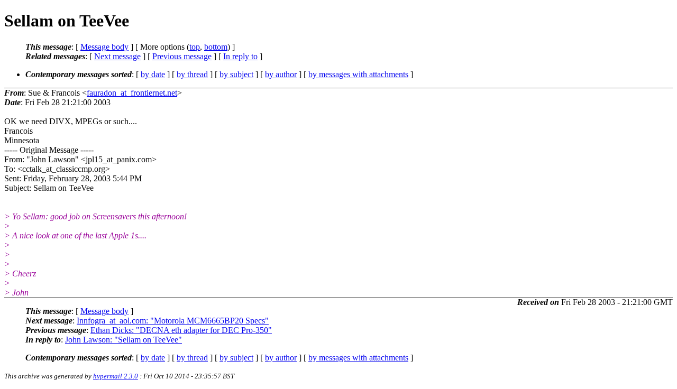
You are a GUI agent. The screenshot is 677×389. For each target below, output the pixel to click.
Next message (117, 56)
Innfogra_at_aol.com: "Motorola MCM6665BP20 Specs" (173, 320)
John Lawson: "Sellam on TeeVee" (123, 339)
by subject (236, 74)
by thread (192, 74)
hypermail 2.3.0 (115, 376)
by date (153, 74)
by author (281, 74)
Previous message (182, 56)
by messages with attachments (358, 74)
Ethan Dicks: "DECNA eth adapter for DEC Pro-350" (181, 330)
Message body (104, 46)
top (194, 46)
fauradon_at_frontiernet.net (132, 92)
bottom (215, 46)
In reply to (240, 56)
